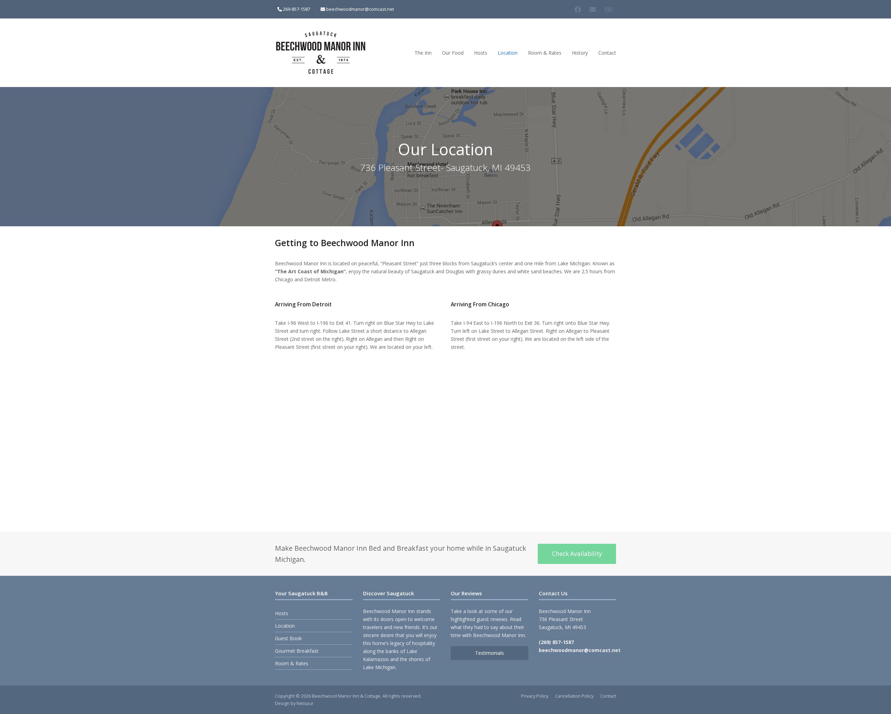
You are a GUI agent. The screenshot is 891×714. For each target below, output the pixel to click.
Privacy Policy (534, 696)
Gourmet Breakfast (296, 651)
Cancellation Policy (574, 696)
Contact (608, 696)
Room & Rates (291, 663)
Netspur (305, 703)
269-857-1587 (296, 9)
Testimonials (489, 653)
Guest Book (288, 638)
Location (285, 625)
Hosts (281, 613)
